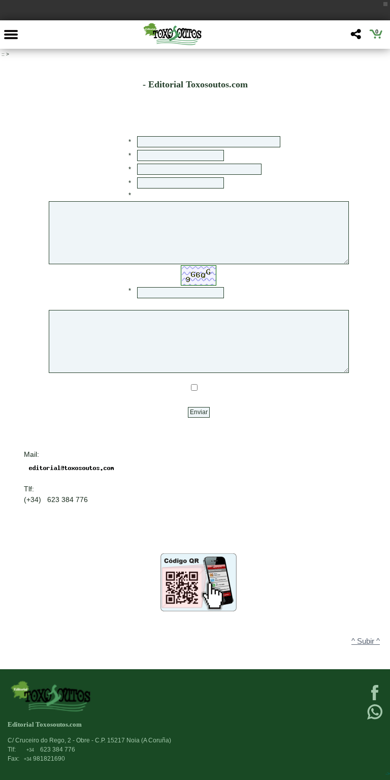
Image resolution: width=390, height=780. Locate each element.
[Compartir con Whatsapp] (375, 718)
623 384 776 (50, 749)
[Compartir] (354, 36)
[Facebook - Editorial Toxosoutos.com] (375, 699)
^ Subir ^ (365, 641)
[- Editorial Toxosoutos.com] (172, 34)
